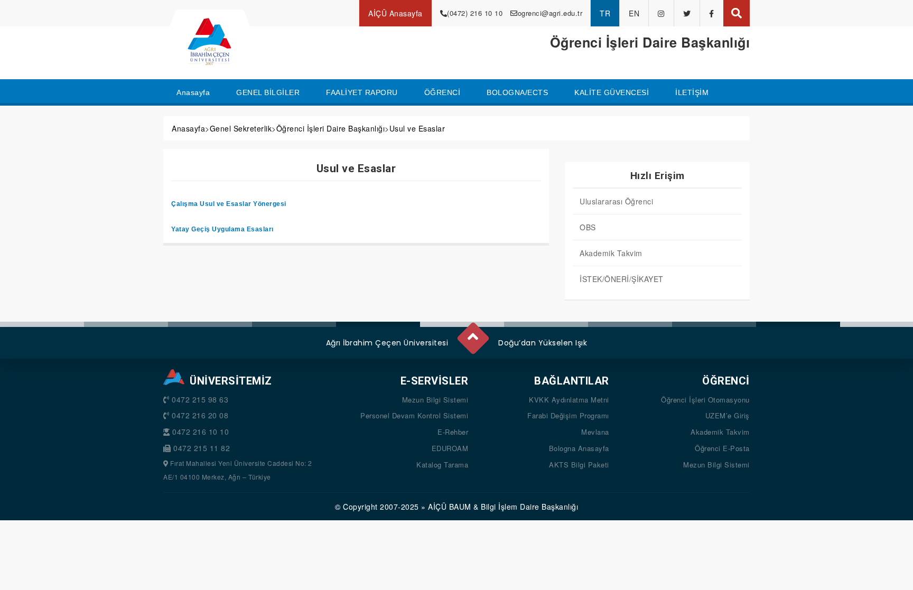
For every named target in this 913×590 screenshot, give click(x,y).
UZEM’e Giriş (727, 415)
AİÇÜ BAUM (449, 506)
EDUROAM (450, 448)
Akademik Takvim (611, 253)
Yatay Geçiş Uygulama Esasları (222, 229)
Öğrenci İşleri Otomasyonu (705, 400)
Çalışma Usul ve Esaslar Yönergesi (228, 204)
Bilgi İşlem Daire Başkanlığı (529, 506)
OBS (588, 227)
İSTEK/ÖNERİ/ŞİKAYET (622, 279)
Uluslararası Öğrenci (616, 201)
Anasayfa (188, 128)
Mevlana (595, 432)
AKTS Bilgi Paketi (579, 465)
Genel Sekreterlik (241, 128)
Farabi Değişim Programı (568, 415)
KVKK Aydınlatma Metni (569, 400)
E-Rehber (452, 432)
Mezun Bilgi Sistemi (435, 400)
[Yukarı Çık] (472, 334)
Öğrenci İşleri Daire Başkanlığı (330, 128)
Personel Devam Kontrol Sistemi (414, 415)
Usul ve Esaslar (417, 128)
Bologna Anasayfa (579, 448)
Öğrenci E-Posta (722, 448)
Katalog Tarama (442, 465)
